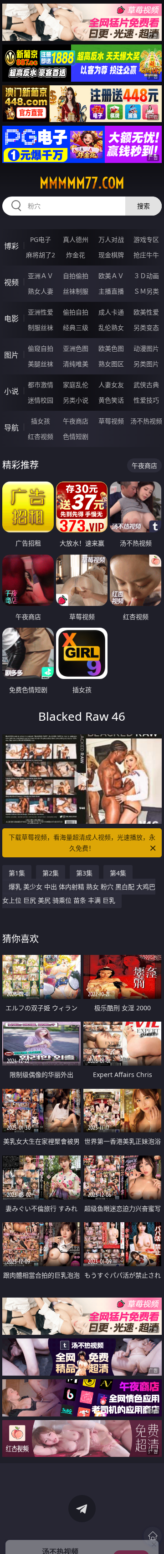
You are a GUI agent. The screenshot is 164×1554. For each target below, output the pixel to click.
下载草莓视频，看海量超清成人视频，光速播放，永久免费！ (82, 842)
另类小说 (75, 400)
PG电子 (40, 239)
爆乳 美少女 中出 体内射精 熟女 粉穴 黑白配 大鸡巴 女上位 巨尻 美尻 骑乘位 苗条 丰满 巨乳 (78, 893)
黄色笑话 (111, 400)
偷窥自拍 (40, 348)
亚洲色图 (75, 348)
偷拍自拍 (75, 312)
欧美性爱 (146, 312)
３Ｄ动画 (146, 275)
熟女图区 (111, 363)
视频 (11, 282)
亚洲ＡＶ (40, 275)
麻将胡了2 (40, 255)
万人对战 (111, 239)
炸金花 (75, 255)
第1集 (17, 873)
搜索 (143, 206)
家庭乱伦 (75, 384)
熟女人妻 (40, 291)
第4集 (118, 873)
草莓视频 (111, 421)
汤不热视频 (146, 421)
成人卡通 (111, 312)
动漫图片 (146, 348)
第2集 (50, 873)
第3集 (84, 873)
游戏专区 (146, 239)
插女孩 (40, 421)
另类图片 (146, 363)
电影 (11, 319)
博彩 (11, 246)
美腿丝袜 (40, 363)
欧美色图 (111, 348)
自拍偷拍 (75, 275)
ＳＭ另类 (146, 291)
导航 (11, 428)
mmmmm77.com (82, 183)
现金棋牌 (111, 255)
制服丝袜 (40, 327)
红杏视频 (40, 436)
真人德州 (75, 239)
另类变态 (146, 327)
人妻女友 (111, 384)
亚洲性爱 (40, 312)
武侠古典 (146, 384)
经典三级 (75, 327)
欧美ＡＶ (111, 275)
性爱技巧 (146, 400)
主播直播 (111, 291)
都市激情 (40, 384)
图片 (11, 355)
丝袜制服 (75, 291)
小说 (11, 391)
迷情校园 (40, 400)
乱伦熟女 (111, 327)
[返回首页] (153, 1536)
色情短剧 (75, 436)
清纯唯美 (75, 363)
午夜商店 (75, 421)
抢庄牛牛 (146, 255)
